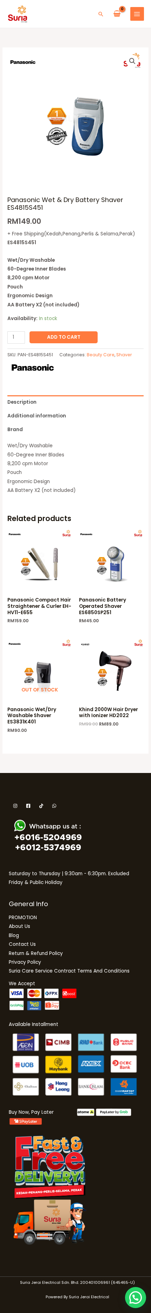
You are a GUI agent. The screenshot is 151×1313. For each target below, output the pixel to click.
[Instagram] (15, 805)
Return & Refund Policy (36, 953)
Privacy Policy (25, 962)
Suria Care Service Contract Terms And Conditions (69, 971)
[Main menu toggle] (137, 14)
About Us (19, 926)
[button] (101, 14)
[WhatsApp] (54, 805)
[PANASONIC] (32, 367)
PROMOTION (23, 917)
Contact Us (22, 944)
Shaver (124, 355)
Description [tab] (22, 402)
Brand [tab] (15, 429)
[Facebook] (28, 805)
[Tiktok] (41, 805)
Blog (14, 935)
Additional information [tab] (36, 415)
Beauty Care (100, 355)
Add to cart (63, 337)
